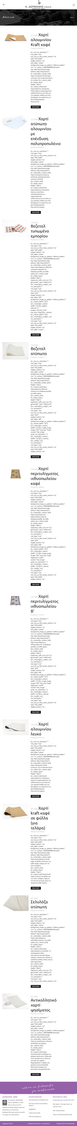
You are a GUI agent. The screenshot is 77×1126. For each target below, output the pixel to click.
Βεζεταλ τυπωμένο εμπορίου (40, 231)
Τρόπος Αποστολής (34, 1113)
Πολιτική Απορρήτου (35, 1116)
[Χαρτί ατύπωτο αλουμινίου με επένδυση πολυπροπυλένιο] (15, 122)
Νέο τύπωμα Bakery (59, 1110)
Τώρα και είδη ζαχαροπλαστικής (62, 1114)
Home (71, 17)
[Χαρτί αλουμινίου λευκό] (15, 727)
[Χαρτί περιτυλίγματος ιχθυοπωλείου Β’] (15, 600)
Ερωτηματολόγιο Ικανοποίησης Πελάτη (38, 1104)
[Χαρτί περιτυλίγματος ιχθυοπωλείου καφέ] (15, 472)
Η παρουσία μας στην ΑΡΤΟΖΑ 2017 (63, 1100)
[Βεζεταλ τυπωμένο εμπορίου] (15, 228)
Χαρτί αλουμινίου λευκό (41, 729)
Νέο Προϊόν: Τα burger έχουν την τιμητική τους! (62, 1105)
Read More (35, 107)
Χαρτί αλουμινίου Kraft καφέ (41, 39)
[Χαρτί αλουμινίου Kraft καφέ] (15, 38)
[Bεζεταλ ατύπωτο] (15, 350)
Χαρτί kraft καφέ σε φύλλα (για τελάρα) (40, 818)
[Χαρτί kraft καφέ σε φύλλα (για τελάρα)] (15, 811)
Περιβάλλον (32, 1109)
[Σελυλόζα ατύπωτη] (15, 903)
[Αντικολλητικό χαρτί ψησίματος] (15, 1001)
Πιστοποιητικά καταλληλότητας (38, 1100)
